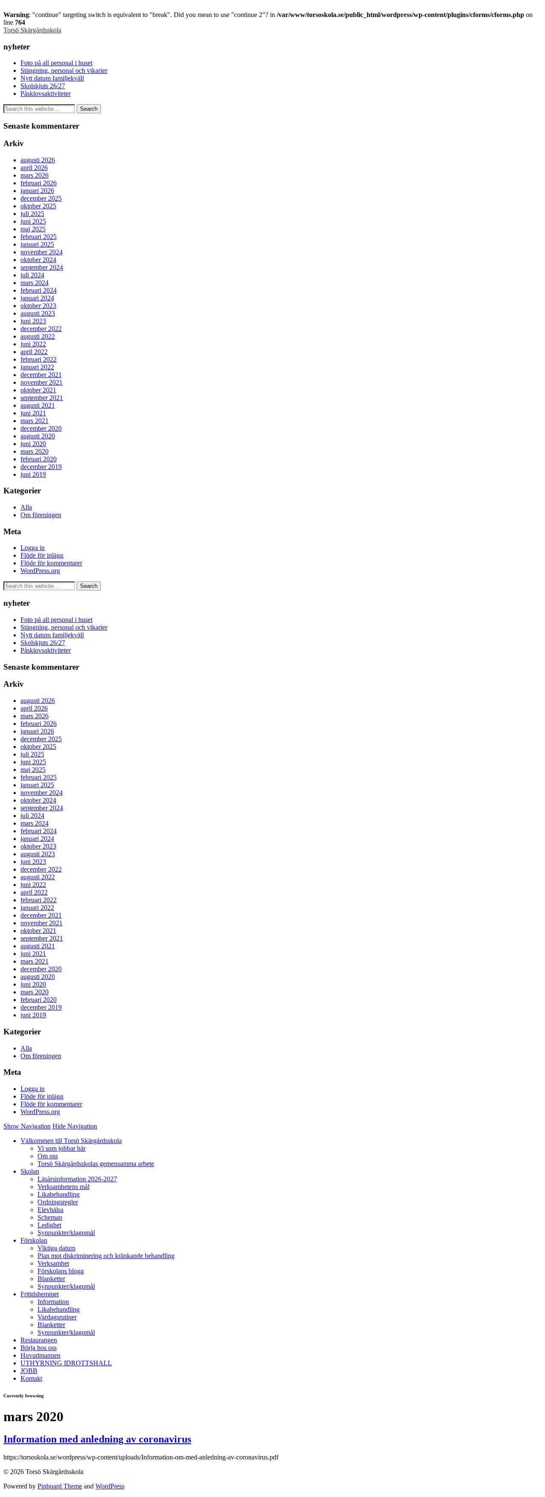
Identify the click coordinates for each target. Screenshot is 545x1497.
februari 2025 (38, 236)
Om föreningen (40, 514)
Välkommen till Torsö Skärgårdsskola (71, 1140)
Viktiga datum (56, 1248)
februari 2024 (38, 290)
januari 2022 (37, 367)
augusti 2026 (37, 160)
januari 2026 (37, 190)
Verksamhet (53, 1263)
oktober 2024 (38, 259)
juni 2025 (33, 221)
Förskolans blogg (60, 1271)
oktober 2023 (38, 305)
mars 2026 (34, 175)
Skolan (29, 1171)
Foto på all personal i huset (56, 62)
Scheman (49, 1217)
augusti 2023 (37, 313)
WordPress (109, 1486)
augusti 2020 (37, 436)
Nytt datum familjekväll (52, 78)
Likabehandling (58, 1194)
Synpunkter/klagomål (66, 1232)
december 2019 (41, 466)
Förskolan (33, 1240)
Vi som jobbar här (61, 1148)
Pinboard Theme (59, 1486)
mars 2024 (34, 282)
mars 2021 (34, 420)
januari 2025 (37, 244)
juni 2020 (33, 443)
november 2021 (41, 382)
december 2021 (41, 374)
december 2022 (41, 328)
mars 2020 (34, 451)
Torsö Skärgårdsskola (32, 30)
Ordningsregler (57, 1202)
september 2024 (41, 267)
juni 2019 (33, 474)
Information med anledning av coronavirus (97, 1439)
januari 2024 (37, 298)
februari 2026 (38, 183)
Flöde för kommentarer (51, 563)
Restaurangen (38, 1340)
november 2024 (41, 252)
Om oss (47, 1156)
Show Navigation (27, 1126)
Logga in (32, 547)
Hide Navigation (74, 1126)
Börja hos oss (38, 1347)
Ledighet (49, 1225)
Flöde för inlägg (41, 555)
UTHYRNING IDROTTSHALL (66, 1363)
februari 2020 (38, 459)
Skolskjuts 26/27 (42, 85)
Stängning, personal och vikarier (63, 70)
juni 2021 (33, 413)
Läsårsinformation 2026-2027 (77, 1179)
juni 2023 (33, 321)
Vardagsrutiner (57, 1317)
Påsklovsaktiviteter (45, 93)
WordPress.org (40, 570)
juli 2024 (32, 275)
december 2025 (41, 198)
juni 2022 (33, 344)
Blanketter (51, 1278)
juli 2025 (32, 213)
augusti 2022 (37, 336)
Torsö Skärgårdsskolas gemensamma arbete (95, 1163)
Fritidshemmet (39, 1294)
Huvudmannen (40, 1355)
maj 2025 (33, 229)
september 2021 (41, 397)
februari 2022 (38, 359)
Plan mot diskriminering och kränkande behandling (106, 1255)
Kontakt (31, 1378)
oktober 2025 (38, 206)
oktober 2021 (38, 390)
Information (53, 1301)
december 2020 (41, 428)
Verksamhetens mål (63, 1186)
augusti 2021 (37, 405)
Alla (26, 507)
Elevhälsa (50, 1209)
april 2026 (34, 167)
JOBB (28, 1370)
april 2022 (34, 351)
